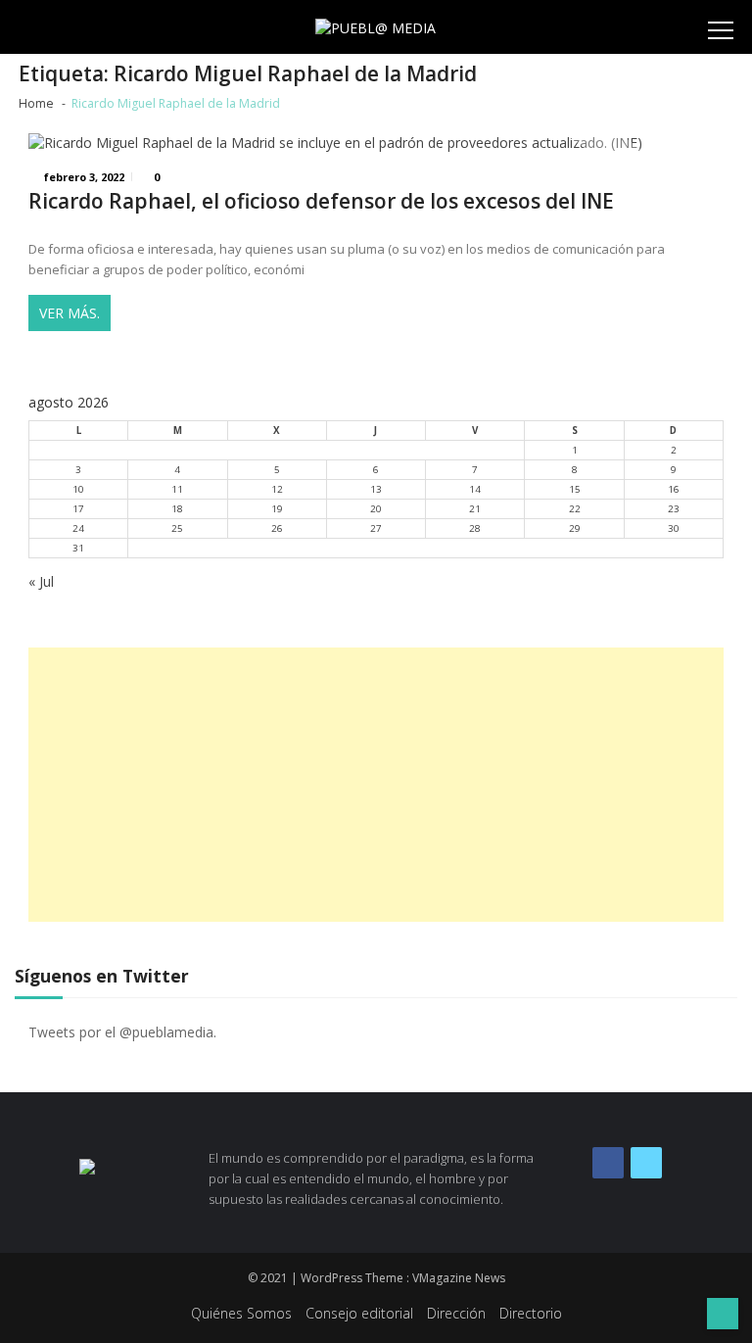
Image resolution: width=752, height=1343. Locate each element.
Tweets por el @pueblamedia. (122, 1032)
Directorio (530, 1313)
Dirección (456, 1313)
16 (674, 489)
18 (177, 509)
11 (177, 489)
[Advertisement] (376, 785)
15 (575, 489)
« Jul (41, 581)
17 (78, 509)
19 (277, 509)
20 (376, 509)
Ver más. (69, 313)
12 (277, 489)
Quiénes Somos (241, 1313)
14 (475, 489)
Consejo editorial (359, 1313)
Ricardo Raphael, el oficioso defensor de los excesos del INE (321, 201)
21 (475, 509)
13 (376, 489)
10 (78, 489)
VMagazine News (458, 1278)
